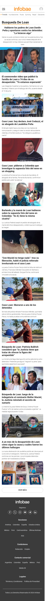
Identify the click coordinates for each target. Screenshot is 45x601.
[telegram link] (30, 512)
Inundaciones (13, 15)
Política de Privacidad (32, 581)
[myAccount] (41, 9)
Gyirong (28, 15)
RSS (22, 536)
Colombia (16, 525)
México (6, 530)
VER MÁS (22, 490)
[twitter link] (15, 512)
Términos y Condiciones (14, 581)
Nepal (34, 15)
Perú (13, 530)
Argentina (8, 562)
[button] (3, 9)
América (8, 525)
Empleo (27, 549)
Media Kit (22, 568)
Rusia (22, 15)
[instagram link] (20, 512)
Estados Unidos (34, 525)
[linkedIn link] (35, 512)
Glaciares (41, 15)
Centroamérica (22, 530)
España (24, 525)
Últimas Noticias (35, 530)
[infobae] (22, 9)
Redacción (19, 549)
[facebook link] (10, 512)
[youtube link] (25, 512)
